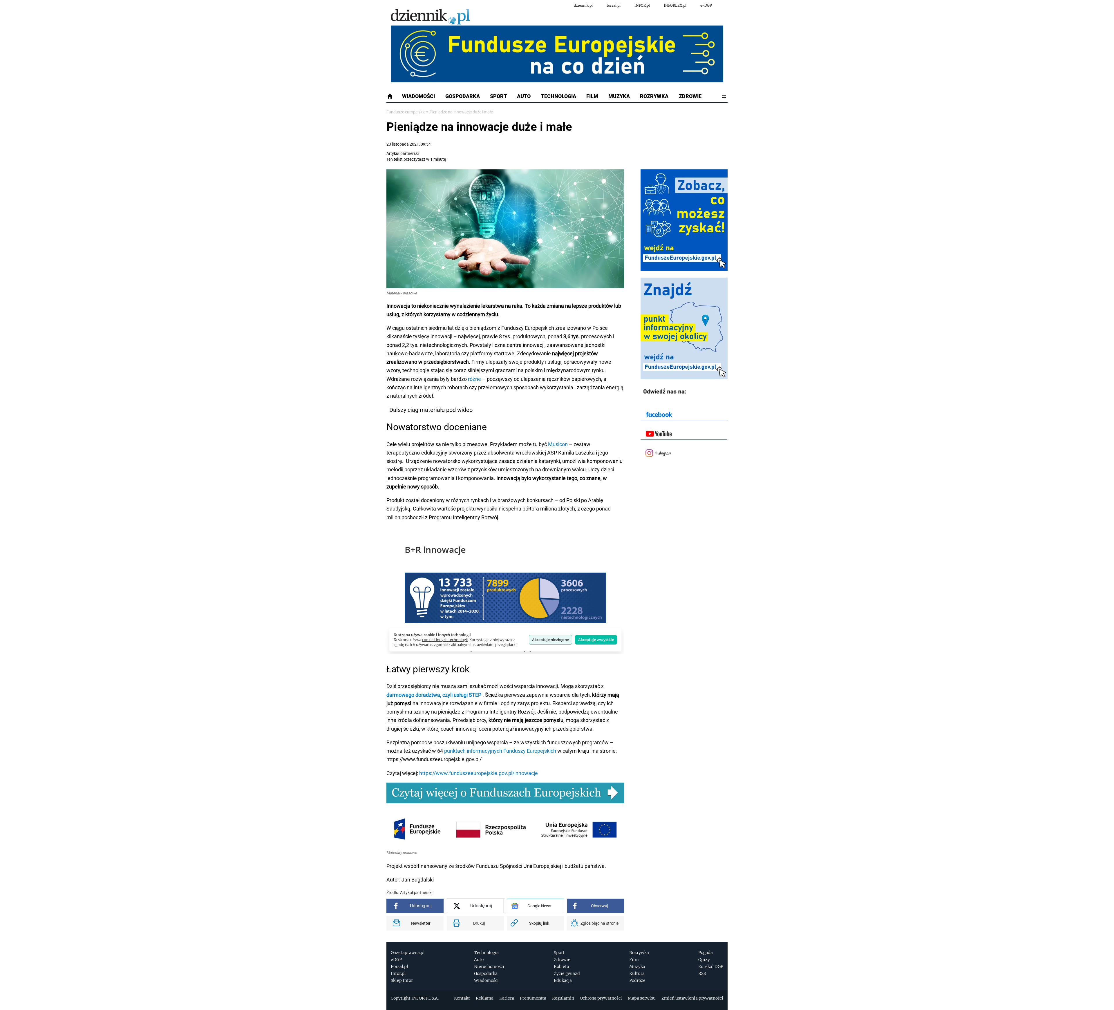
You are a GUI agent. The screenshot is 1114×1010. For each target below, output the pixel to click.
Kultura (637, 973)
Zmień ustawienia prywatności (692, 998)
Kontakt (462, 998)
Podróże (637, 980)
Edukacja (563, 980)
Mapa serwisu (642, 998)
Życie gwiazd (567, 973)
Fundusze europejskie (406, 112)
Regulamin (563, 998)
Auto (524, 96)
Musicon (558, 444)
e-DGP (706, 5)
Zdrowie (690, 96)
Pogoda (705, 953)
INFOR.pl (642, 5)
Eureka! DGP (710, 966)
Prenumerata (533, 998)
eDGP (396, 959)
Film (592, 96)
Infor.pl (398, 973)
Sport (498, 96)
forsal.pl (614, 5)
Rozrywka (654, 96)
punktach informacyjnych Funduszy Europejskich (500, 751)
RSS (702, 973)
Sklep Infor (402, 980)
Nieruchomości (489, 966)
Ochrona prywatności (601, 998)
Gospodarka (462, 96)
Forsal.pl (399, 966)
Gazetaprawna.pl (408, 953)
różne (474, 379)
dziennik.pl (583, 5)
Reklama (484, 998)
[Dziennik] (430, 17)
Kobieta (561, 966)
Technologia (558, 96)
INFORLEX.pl (675, 5)
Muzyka (619, 96)
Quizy (704, 959)
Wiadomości (418, 96)
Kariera (506, 998)
